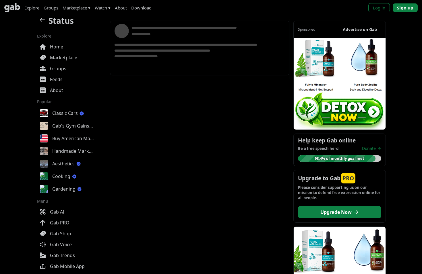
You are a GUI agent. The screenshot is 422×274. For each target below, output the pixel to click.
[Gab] (12, 7)
